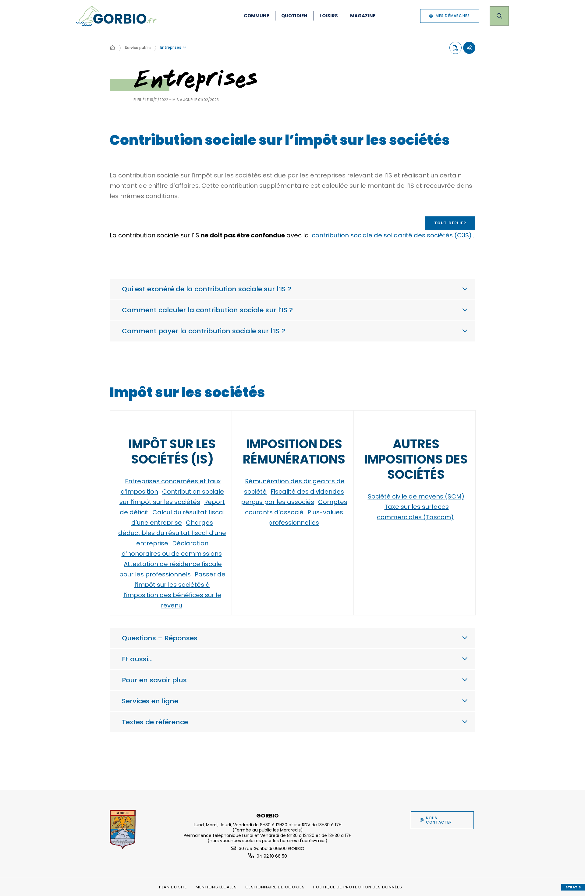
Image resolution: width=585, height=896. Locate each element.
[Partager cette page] (469, 48)
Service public (138, 47)
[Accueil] (112, 47)
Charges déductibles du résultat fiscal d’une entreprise (172, 533)
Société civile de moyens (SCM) (416, 496)
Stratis (573, 887)
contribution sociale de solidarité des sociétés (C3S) (392, 235)
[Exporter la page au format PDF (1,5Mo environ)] (455, 48)
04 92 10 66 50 (272, 856)
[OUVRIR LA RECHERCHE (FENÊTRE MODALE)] (499, 16)
